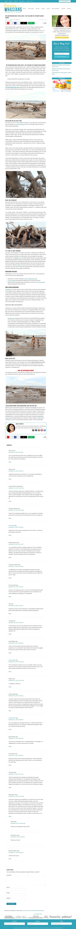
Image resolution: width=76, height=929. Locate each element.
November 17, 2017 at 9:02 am (16, 738)
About (10, 1)
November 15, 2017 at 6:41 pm (16, 544)
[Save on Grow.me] (36, 23)
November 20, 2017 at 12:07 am (16, 796)
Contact (16, 1)
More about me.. (61, 37)
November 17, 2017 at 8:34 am (16, 719)
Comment (9, 875)
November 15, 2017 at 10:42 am (16, 488)
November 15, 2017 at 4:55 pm (16, 527)
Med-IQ (15, 30)
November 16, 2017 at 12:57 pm (16, 680)
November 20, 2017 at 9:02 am (18, 823)
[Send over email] (31, 23)
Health (10, 20)
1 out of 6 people (12, 280)
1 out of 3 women (41, 282)
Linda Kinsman (12, 718)
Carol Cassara (12, 660)
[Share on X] (23, 23)
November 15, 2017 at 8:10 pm (16, 586)
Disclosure (22, 1)
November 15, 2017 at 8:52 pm (16, 643)
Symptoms (10, 318)
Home (6, 1)
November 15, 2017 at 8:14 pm (16, 622)
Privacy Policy (30, 1)
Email (8, 892)
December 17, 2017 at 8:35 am (16, 852)
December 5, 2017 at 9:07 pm (18, 837)
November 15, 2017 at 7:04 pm (16, 566)
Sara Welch (11, 525)
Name (8, 887)
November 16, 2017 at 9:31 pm (16, 695)
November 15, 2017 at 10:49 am (16, 510)
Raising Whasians (13, 8)
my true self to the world (19, 124)
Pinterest (40, 418)
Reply (10, 462)
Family (6, 20)
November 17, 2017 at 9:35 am (16, 755)
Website (8, 898)
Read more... (40, 427)
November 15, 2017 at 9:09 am (16, 471)
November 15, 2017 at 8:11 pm (16, 605)
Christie (12, 19)
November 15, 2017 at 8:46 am (16, 452)
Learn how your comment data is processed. (33, 910)
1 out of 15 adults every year (30, 278)
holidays (19, 264)
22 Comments (17, 19)
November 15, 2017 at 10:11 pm (16, 661)
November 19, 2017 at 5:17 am (16, 774)
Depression (8, 289)
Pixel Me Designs (51, 928)
